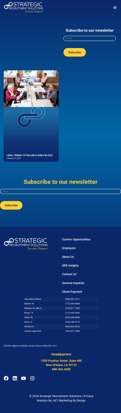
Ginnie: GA (29, 326)
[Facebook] (6, 378)
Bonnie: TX (29, 303)
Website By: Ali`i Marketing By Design (61, 400)
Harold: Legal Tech (32, 331)
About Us (68, 257)
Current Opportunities (76, 239)
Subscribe (74, 52)
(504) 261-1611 (72, 299)
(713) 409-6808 (72, 303)
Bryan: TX (28, 313)
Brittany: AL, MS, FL (33, 308)
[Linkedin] (14, 378)
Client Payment (72, 291)
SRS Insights (70, 265)
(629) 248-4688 (72, 317)
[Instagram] (32, 378)
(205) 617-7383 (72, 308)
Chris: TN (28, 317)
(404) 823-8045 (72, 326)
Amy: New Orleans (32, 299)
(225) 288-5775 (72, 322)
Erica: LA (28, 322)
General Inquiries (73, 283)
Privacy (88, 396)
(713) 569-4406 (72, 313)
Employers (69, 248)
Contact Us (69, 274)
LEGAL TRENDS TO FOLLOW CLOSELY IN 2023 (30, 155)
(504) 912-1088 (72, 331)
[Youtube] (23, 378)
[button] (114, 7)
